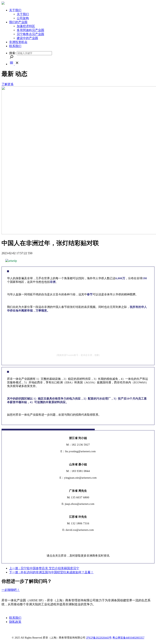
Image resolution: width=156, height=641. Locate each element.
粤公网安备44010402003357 (128, 637)
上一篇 (44, 568)
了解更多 (8, 84)
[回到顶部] (145, 630)
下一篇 (51, 572)
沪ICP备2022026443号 (99, 637)
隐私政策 (15, 621)
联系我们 (15, 617)
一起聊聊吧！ (11, 589)
